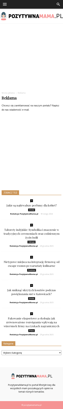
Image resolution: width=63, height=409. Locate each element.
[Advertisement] (31, 56)
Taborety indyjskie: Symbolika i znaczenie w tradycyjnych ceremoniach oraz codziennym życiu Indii (32, 233)
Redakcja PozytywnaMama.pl (24, 214)
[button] (58, 4)
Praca (31, 330)
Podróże (31, 270)
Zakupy (31, 242)
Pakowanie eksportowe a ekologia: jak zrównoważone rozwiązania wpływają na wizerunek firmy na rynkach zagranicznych (31, 322)
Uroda (31, 210)
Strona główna (8, 93)
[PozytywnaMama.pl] (31, 16)
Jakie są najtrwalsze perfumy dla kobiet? (31, 205)
